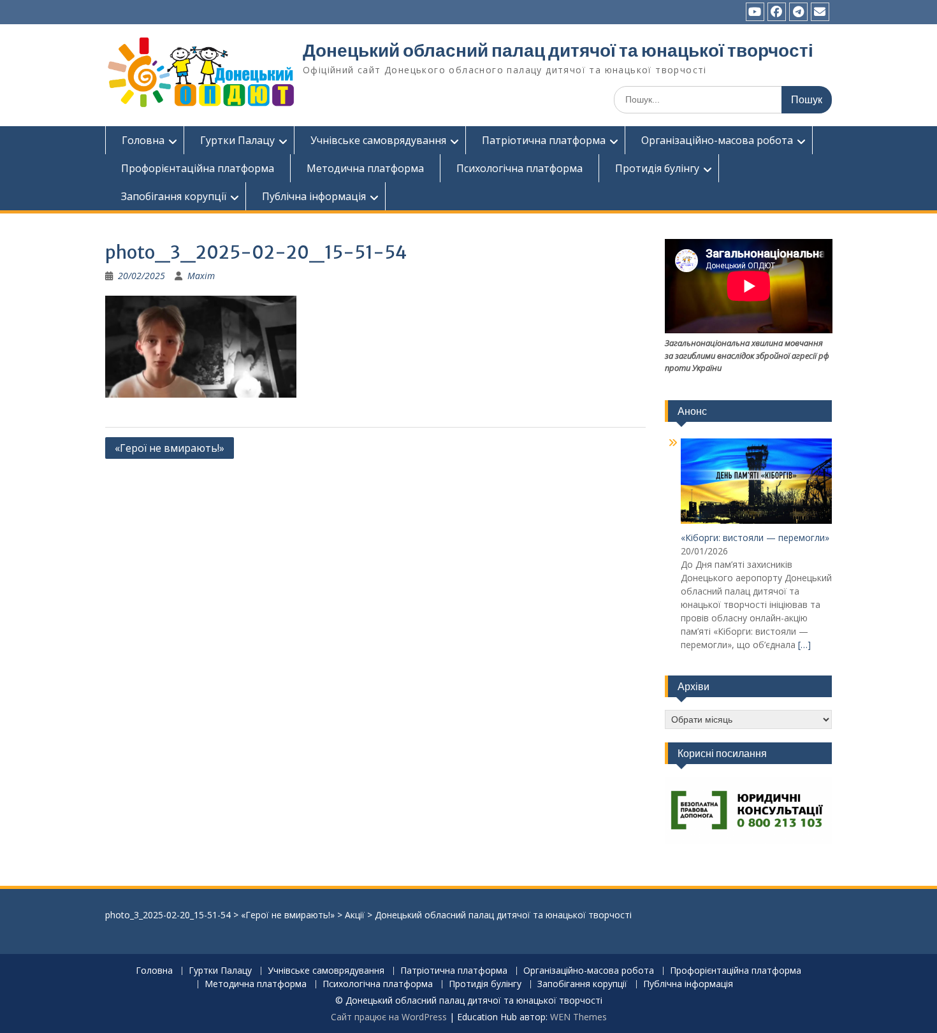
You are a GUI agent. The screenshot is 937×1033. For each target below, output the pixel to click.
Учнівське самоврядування (378, 140)
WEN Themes (578, 1017)
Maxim (201, 276)
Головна (143, 140)
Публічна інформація (314, 196)
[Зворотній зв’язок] (820, 12)
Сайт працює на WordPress (389, 1017)
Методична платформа (365, 168)
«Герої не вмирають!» (169, 448)
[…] (804, 645)
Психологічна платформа (519, 168)
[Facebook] (776, 12)
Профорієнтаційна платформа (197, 168)
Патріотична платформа (544, 140)
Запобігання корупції (173, 196)
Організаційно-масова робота (717, 140)
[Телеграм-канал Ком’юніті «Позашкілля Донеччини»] (798, 12)
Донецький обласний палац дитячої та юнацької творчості (558, 50)
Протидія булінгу (657, 168)
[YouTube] (755, 12)
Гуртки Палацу (237, 140)
